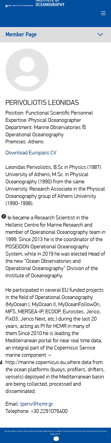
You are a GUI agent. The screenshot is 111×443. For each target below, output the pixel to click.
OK (56, 439)
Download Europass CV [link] (30, 153)
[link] (4, 216)
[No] (107, 435)
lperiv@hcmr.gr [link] (36, 404)
